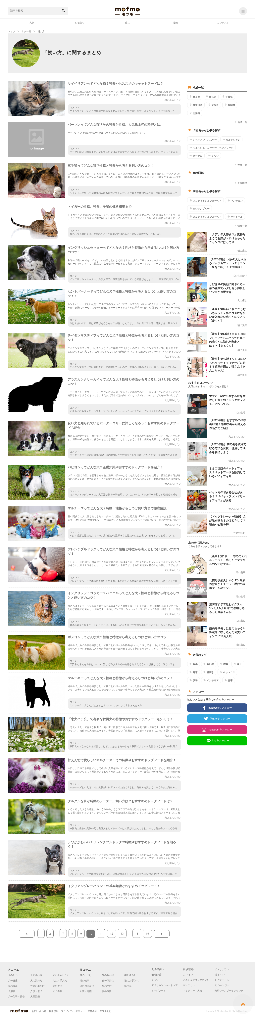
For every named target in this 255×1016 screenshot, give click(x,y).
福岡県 (231, 105)
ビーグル (197, 155)
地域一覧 (242, 122)
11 (101, 933)
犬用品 (11, 991)
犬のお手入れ (60, 980)
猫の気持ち (108, 980)
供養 (195, 680)
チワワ (215, 155)
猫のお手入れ (131, 980)
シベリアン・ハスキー (205, 139)
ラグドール (237, 216)
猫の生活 (107, 985)
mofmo (127, 11)
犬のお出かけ (37, 985)
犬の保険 (57, 991)
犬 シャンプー (222, 985)
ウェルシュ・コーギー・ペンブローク (213, 147)
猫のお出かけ (87, 985)
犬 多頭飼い (157, 969)
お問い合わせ (39, 1011)
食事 (195, 664)
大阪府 (215, 105)
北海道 (196, 113)
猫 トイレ (220, 974)
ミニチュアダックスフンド (197, 979)
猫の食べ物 (108, 975)
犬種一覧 (242, 164)
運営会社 (92, 1011)
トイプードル (222, 979)
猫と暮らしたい (132, 975)
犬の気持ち (36, 980)
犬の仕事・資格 (16, 996)
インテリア (213, 680)
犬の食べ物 (36, 975)
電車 (195, 672)
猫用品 (127, 985)
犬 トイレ (188, 974)
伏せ (239, 664)
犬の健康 (13, 980)
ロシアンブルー (201, 208)
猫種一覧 (242, 225)
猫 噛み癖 (156, 974)
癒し (127, 22)
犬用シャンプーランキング (229, 990)
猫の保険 (107, 991)
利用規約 (53, 1011)
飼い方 (210, 664)
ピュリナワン (222, 969)
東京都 (196, 97)
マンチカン (237, 200)
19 (147, 933)
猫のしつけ (86, 975)
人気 (31, 22)
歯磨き (210, 672)
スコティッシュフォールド (207, 200)
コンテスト (223, 22)
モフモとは (106, 1011)
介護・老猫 (86, 991)
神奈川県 (197, 105)
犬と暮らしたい (61, 975)
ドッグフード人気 (192, 990)
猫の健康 (84, 980)
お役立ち (79, 22)
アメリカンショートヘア (164, 985)
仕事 (230, 680)
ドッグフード (158, 990)
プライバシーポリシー (73, 1011)
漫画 (175, 22)
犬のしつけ (14, 975)
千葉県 (229, 97)
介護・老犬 (36, 991)
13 (122, 933)
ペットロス (229, 672)
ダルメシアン (233, 139)
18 (136, 933)
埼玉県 (212, 97)
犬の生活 (57, 985)
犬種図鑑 (242, 183)
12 (111, 933)
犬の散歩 (13, 985)
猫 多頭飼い (189, 969)
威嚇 (225, 664)
